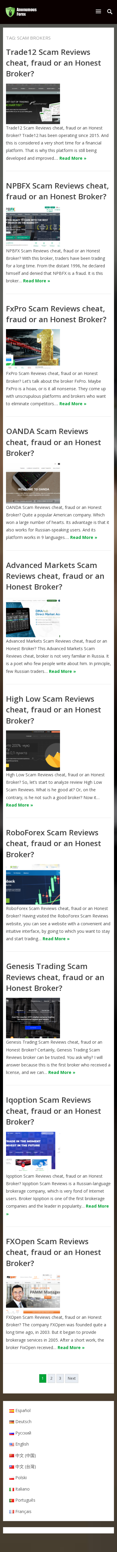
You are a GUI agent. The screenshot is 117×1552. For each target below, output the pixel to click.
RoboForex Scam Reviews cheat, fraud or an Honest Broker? (53, 843)
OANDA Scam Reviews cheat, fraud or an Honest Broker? (53, 442)
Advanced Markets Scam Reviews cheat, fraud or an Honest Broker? (55, 576)
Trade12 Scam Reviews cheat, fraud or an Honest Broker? (53, 62)
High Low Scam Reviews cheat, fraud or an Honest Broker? (53, 709)
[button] (100, 11)
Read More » (72, 158)
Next (72, 1378)
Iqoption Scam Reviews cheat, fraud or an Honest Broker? (53, 1110)
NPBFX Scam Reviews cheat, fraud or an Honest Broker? (57, 191)
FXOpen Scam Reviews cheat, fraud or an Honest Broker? (53, 1252)
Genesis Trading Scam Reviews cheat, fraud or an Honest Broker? (55, 977)
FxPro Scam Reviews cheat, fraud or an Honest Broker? (56, 314)
